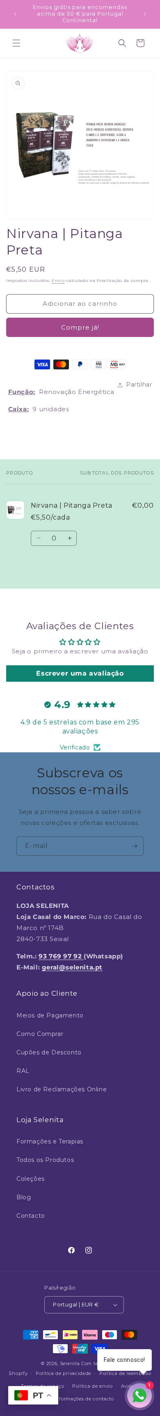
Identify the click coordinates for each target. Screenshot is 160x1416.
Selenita (70, 1363)
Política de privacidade (63, 1373)
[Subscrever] (134, 846)
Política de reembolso (125, 1373)
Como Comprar (39, 1034)
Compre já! (80, 327)
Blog (23, 1197)
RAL (23, 1071)
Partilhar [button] (139, 384)
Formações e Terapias (49, 1141)
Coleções (30, 1178)
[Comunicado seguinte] (145, 14)
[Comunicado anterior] (15, 14)
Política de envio (92, 1386)
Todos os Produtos (45, 1160)
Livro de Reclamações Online (61, 1089)
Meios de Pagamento (50, 1015)
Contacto (30, 1215)
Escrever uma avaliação (79, 673)
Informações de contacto (84, 1399)
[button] (16, 43)
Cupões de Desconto (49, 1052)
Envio (58, 280)
